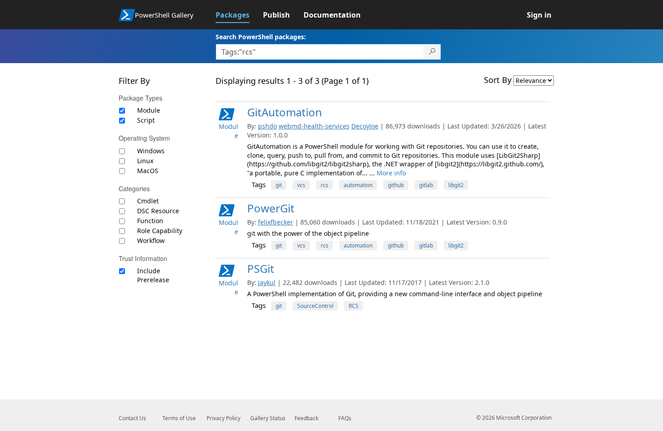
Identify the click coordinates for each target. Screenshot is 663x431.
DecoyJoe (364, 126)
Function (150, 220)
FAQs (344, 418)
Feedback (306, 418)
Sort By (497, 79)
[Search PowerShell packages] (432, 52)
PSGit (260, 268)
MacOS (147, 170)
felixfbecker (275, 222)
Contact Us (132, 418)
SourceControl (315, 306)
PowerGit (271, 208)
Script (146, 120)
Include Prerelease (153, 275)
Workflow (151, 240)
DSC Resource (158, 210)
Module (148, 110)
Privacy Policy (223, 418)
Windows (151, 151)
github (396, 185)
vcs (301, 185)
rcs (324, 185)
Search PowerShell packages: (261, 36)
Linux (145, 160)
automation (358, 185)
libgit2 (456, 185)
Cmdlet (148, 201)
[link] (239, 15)
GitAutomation (284, 112)
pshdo (267, 126)
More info (391, 173)
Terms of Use (179, 418)
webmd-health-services (314, 126)
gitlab (426, 185)
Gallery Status (267, 418)
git (279, 185)
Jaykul (267, 282)
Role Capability (159, 230)
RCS (354, 306)
